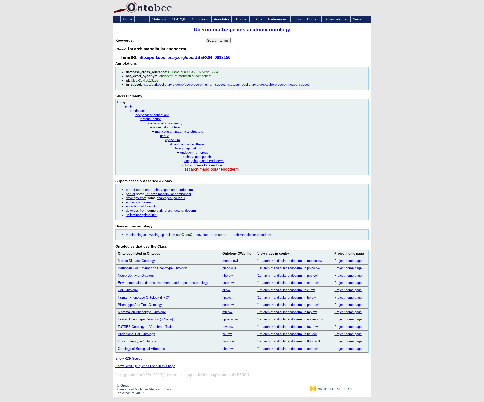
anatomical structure (165, 127)
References (277, 19)
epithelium (172, 140)
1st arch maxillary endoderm (205, 165)
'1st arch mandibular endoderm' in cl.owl (286, 290)
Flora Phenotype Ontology (137, 341)
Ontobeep (200, 19)
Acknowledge (336, 19)
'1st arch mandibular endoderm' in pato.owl (288, 305)
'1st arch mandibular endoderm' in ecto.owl (288, 283)
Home (127, 19)
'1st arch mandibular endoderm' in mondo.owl (290, 261)
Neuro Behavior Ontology (136, 275)
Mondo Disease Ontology (136, 261)
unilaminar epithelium (141, 215)
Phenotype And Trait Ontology (140, 305)
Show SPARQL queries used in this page (145, 366)
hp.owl (227, 297)
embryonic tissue (138, 202)
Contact (313, 19)
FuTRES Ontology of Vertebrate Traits (146, 327)
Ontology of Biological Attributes (141, 349)
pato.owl (228, 305)
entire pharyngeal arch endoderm (169, 190)
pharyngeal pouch (198, 157)
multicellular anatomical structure (179, 131)
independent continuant (152, 115)
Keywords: (125, 40)
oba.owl (227, 349)
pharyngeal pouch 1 (171, 198)
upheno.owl (230, 319)
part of (130, 190)
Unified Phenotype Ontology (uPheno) (145, 319)
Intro (142, 19)
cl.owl (226, 290)
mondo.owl (230, 261)
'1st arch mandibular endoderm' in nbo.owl (287, 275)
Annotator (221, 19)
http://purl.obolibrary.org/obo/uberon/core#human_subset (184, 84)
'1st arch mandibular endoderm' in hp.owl (286, 297)
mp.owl (227, 312)
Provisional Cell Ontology (136, 334)
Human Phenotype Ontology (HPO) (143, 297)
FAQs (257, 19)
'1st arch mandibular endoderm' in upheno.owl (290, 319)
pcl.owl (227, 334)
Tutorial (241, 19)
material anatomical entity (164, 123)
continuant (137, 111)
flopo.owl (228, 341)
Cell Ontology (128, 290)
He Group (122, 385)
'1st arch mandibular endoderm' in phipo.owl (289, 268)
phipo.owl (229, 268)
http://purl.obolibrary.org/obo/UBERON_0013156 (184, 57)
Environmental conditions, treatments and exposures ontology (163, 283)
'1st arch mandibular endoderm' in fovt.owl (287, 327)
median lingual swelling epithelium (151, 235)
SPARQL (179, 19)
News (357, 19)
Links (297, 19)
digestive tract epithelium (188, 144)
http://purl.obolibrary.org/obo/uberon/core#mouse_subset (268, 84)
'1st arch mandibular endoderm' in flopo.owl (288, 341)
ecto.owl (228, 283)
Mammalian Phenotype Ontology (142, 312)
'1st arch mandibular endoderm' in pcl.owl (287, 334)
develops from (136, 198)
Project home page (348, 261)
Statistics (159, 19)
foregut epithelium (188, 148)
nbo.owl (227, 275)
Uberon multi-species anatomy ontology (242, 29)
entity (129, 106)
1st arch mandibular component (168, 194)
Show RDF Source (128, 358)
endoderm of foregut (194, 152)
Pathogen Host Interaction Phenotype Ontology (152, 268)
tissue (164, 136)
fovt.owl (228, 327)
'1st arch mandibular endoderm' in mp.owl (287, 312)
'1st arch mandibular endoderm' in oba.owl (287, 349)
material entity (150, 119)
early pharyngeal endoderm (204, 161)
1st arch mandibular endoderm (211, 169)
